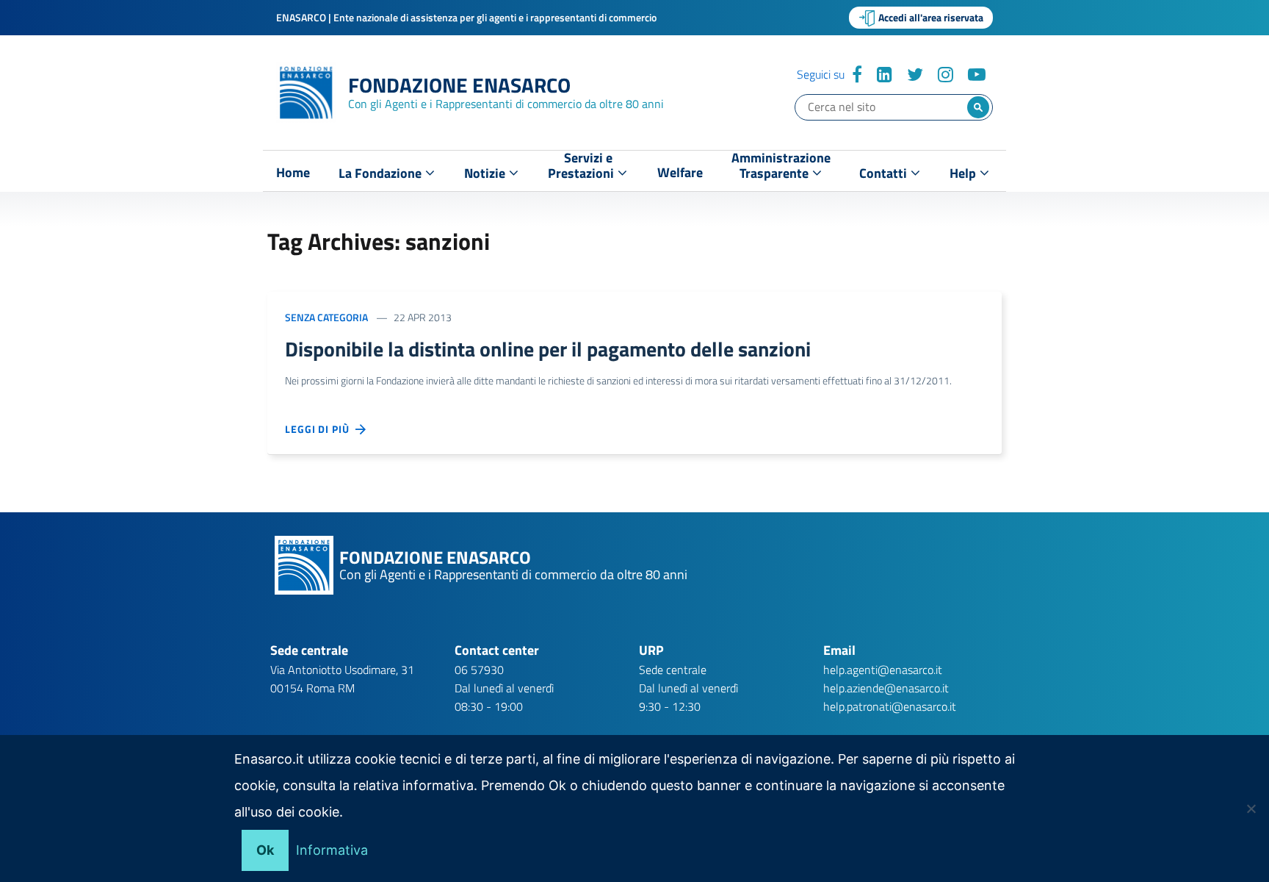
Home (293, 172)
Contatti (884, 173)
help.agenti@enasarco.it (882, 669)
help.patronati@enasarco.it (889, 706)
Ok (265, 850)
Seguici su (821, 74)
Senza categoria (326, 317)
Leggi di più (320, 429)
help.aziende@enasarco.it (886, 688)
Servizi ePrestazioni (582, 168)
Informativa (332, 850)
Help (964, 173)
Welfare (680, 172)
